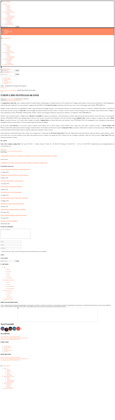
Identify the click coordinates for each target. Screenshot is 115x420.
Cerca (17, 26)
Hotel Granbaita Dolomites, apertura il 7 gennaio (13, 215)
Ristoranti (9, 22)
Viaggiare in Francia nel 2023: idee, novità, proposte (14, 175)
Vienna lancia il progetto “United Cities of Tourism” (14, 198)
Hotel (8, 13)
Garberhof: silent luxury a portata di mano (12, 180)
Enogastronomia (8, 18)
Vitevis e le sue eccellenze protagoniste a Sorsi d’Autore (14, 338)
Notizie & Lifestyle (8, 24)
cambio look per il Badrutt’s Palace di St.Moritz (13, 209)
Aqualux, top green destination (9, 221)
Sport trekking (10, 17)
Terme (8, 14)
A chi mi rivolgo (8, 31)
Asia (8, 8)
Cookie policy (7, 78)
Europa (9, 6)
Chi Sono (6, 30)
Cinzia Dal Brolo (9, 98)
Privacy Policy (7, 79)
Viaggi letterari (10, 16)
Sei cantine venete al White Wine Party (10, 339)
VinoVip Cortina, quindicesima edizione (10, 336)
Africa (8, 9)
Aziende (9, 20)
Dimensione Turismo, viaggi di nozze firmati (12, 203)
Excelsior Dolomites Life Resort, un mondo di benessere (15, 169)
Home (2, 90)
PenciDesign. (3, 87)
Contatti (6, 32)
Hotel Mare (3, 149)
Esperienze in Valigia (9, 12)
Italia (8, 5)
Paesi (5, 4)
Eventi (8, 21)
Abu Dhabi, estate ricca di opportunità (11, 192)
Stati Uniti (9, 10)
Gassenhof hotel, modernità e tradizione (11, 186)
